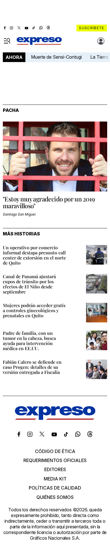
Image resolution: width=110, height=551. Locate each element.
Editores (55, 469)
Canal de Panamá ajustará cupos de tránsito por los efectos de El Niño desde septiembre (29, 284)
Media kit (55, 478)
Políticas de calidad (55, 487)
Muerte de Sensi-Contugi (56, 57)
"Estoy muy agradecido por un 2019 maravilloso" (49, 202)
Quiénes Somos (55, 497)
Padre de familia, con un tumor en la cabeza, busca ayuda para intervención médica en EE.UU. (29, 340)
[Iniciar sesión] (101, 41)
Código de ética (55, 451)
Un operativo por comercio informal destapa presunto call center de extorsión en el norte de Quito (34, 255)
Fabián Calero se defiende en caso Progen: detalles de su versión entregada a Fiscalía (32, 367)
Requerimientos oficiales (55, 460)
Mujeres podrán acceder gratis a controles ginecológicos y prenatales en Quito (34, 310)
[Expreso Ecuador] (55, 418)
